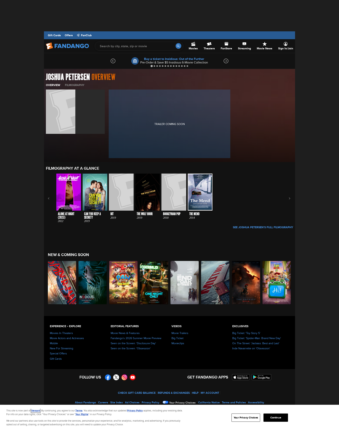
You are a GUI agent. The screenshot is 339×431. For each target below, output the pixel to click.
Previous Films (52, 198)
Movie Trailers (179, 333)
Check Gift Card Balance (137, 393)
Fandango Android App (261, 377)
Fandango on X (116, 377)
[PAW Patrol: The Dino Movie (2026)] (123, 282)
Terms (78, 410)
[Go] (178, 46)
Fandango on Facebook (108, 377)
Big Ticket (177, 338)
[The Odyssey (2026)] (246, 282)
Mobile (54, 343)
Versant (35, 410)
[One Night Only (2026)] (154, 282)
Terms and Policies (234, 402)
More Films (287, 198)
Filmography (74, 85)
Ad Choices (132, 402)
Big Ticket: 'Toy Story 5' (246, 333)
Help (195, 393)
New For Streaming (61, 348)
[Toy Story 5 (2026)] (276, 282)
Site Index (116, 402)
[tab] (151, 66)
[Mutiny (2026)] (215, 282)
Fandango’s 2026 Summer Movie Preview (136, 338)
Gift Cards (54, 35)
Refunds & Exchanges (174, 393)
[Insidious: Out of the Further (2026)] (92, 282)
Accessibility (256, 402)
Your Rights (81, 414)
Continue (275, 417)
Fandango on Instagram (124, 377)
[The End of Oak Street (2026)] (184, 282)
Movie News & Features (125, 333)
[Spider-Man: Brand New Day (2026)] (62, 282)
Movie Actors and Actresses (67, 338)
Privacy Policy (150, 402)
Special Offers (58, 353)
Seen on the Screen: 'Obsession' (131, 348)
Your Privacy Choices (182, 402)
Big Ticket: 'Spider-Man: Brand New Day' (256, 338)
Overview (53, 85)
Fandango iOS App (241, 377)
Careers (103, 402)
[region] (169, 418)
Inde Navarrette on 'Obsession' (251, 348)
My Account (210, 393)
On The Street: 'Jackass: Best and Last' (255, 343)
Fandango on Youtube (133, 377)
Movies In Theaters (61, 333)
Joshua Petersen (68, 77)
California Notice (209, 402)
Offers (69, 35)
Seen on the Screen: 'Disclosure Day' (133, 343)
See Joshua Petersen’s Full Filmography (263, 227)
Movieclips (177, 343)
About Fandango (85, 402)
